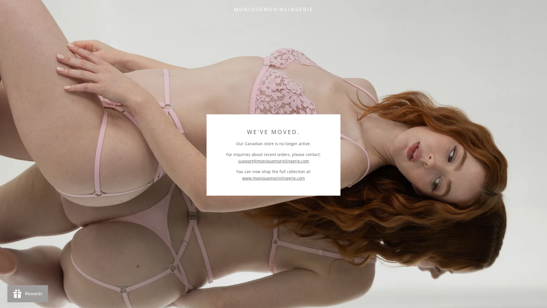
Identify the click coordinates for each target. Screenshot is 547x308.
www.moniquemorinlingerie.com (273, 178)
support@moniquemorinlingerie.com (273, 161)
